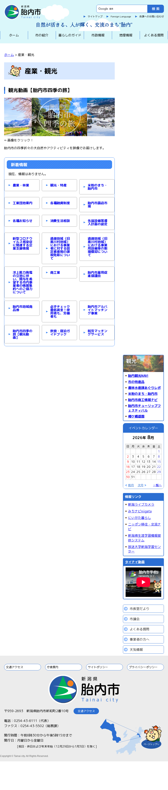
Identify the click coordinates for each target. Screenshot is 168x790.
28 (154, 472)
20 (148, 467)
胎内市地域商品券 (22, 308)
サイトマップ (95, 16)
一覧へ (157, 485)
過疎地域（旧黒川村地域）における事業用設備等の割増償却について (97, 246)
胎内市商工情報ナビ (143, 400)
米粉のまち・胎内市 (97, 187)
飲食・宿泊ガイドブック (60, 332)
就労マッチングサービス (97, 332)
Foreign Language (121, 16)
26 (143, 472)
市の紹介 (41, 35)
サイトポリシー (98, 667)
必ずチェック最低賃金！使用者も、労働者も (60, 311)
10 (133, 462)
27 (148, 472)
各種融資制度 (60, 203)
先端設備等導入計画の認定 (97, 222)
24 (133, 472)
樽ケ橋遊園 (136, 416)
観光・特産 (58, 185)
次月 (140, 485)
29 (159, 472)
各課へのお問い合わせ (151, 16)
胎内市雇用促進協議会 (97, 274)
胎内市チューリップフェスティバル (144, 407)
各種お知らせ (22, 221)
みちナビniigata (140, 511)
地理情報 (125, 35)
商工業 (55, 272)
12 (143, 462)
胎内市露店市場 (97, 204)
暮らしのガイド (69, 35)
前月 (131, 485)
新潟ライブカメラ (141, 504)
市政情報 (97, 35)
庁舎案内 (52, 667)
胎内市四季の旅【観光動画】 (22, 334)
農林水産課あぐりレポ (144, 387)
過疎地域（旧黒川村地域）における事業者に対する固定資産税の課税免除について (60, 248)
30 (128, 477)
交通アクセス (14, 667)
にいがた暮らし (139, 517)
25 (138, 472)
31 (133, 477)
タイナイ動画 (135, 562)
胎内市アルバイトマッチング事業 (97, 309)
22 (159, 467)
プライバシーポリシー (143, 667)
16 (128, 467)
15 (159, 462)
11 (138, 462)
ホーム (14, 35)
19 (143, 467)
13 (148, 462)
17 (133, 467)
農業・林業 (21, 185)
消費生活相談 (60, 221)
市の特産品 (136, 382)
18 (138, 467)
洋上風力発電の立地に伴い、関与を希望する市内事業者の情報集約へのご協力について (22, 282)
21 (154, 467)
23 (128, 472)
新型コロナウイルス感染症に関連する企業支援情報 (22, 243)
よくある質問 (154, 35)
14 (154, 462)
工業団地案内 (22, 203)
